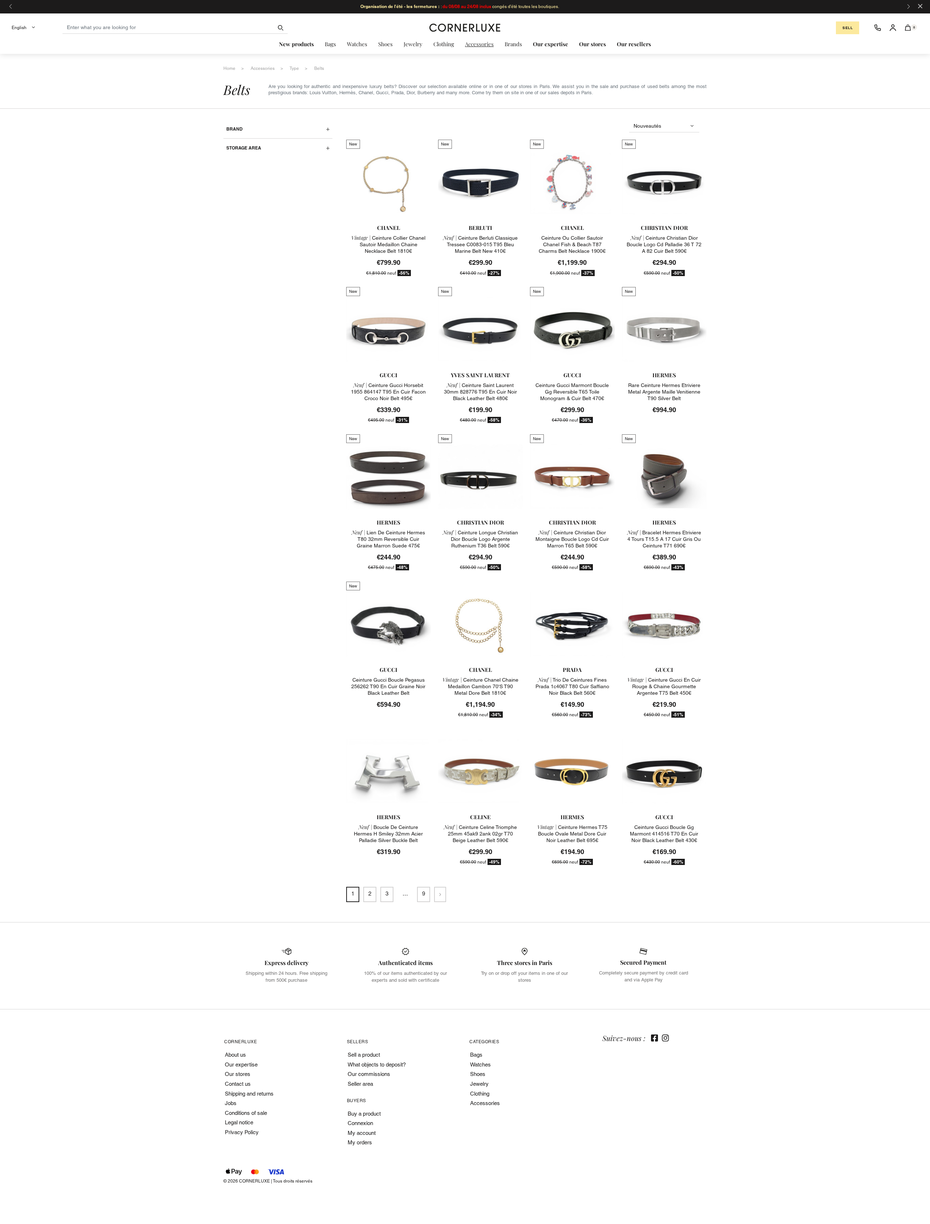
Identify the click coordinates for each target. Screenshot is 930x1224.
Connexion (360, 1123)
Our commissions (369, 1074)
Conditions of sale (246, 1113)
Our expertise (241, 1064)
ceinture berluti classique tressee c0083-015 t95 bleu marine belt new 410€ (480, 244)
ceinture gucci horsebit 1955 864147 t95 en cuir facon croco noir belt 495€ (388, 391)
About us (235, 1055)
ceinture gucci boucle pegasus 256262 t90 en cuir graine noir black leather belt (388, 686)
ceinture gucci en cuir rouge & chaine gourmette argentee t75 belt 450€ (664, 686)
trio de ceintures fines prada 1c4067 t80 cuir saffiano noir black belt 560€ (572, 686)
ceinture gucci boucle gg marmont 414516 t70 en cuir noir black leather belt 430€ (664, 833)
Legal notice (239, 1122)
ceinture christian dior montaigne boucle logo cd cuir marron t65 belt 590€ (572, 539)
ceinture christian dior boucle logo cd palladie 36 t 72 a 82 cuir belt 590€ (664, 244)
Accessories (485, 1103)
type (294, 68)
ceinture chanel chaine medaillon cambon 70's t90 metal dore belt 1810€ (480, 686)
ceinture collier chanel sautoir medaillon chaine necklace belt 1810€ (388, 244)
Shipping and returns (249, 1094)
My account (362, 1133)
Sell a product (364, 1055)
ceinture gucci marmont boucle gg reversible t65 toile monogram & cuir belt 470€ (572, 391)
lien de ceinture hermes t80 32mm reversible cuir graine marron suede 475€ (388, 539)
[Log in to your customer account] (893, 28)
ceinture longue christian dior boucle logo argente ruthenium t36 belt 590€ (480, 539)
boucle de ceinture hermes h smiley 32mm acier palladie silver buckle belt (388, 833)
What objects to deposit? (377, 1064)
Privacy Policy (242, 1132)
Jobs (230, 1103)
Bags (476, 1055)
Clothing (479, 1094)
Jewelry (479, 1084)
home (229, 68)
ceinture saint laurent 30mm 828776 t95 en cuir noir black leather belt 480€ (480, 391)
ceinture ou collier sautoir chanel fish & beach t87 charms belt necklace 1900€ (572, 244)
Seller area (360, 1084)
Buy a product (364, 1114)
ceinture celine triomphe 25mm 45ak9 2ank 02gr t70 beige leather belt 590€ (480, 833)
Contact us (238, 1084)
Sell (847, 27)
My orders (360, 1142)
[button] (908, 28)
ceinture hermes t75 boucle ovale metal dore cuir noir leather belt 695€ (572, 833)
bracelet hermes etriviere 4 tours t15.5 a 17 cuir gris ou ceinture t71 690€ (664, 539)
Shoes (477, 1074)
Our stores (237, 1074)
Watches (480, 1064)
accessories (263, 68)
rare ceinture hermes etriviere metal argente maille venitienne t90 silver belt (664, 391)
